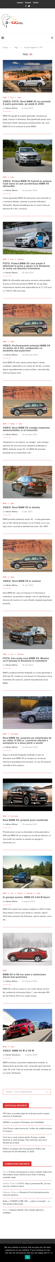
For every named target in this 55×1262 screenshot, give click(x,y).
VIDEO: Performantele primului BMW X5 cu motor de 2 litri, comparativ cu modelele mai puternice (26, 348)
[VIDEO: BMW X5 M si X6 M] (27, 1025)
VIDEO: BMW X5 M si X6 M (18, 1050)
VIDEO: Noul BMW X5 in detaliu (21, 507)
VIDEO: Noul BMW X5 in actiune (22, 581)
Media (12, 424)
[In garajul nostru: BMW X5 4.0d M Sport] (27, 872)
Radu (5, 1201)
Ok (27, 1257)
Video (19, 97)
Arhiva (35, 3)
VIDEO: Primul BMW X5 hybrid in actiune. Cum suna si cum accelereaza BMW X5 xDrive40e (27, 183)
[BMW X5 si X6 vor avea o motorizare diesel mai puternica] (27, 949)
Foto (12, 97)
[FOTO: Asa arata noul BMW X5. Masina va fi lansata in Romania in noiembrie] (27, 633)
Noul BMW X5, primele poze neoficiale (25, 820)
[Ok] (51, 1253)
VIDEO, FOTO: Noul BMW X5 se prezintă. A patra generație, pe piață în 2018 (27, 102)
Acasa (5, 47)
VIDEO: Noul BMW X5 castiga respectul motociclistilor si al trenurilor (26, 429)
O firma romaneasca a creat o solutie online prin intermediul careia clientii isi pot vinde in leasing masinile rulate (27, 1174)
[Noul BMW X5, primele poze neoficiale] (27, 795)
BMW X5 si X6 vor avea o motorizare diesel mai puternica (24, 975)
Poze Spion (14, 734)
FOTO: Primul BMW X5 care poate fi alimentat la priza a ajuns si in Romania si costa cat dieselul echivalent (26, 266)
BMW (4, 97)
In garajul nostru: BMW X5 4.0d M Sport (26, 897)
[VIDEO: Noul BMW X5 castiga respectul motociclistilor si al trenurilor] (27, 402)
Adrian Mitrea (11, 108)
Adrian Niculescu (13, 1055)
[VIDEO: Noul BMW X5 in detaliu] (27, 482)
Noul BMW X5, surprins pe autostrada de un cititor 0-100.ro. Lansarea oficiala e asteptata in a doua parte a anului (27, 740)
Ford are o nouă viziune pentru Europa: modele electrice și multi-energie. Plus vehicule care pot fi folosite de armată (25, 1140)
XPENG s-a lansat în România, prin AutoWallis (23, 1122)
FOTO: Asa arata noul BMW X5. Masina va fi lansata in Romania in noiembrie (26, 659)
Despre (28, 3)
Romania (20, 259)
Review (20, 893)
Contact (20, 3)
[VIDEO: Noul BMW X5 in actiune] (27, 555)
